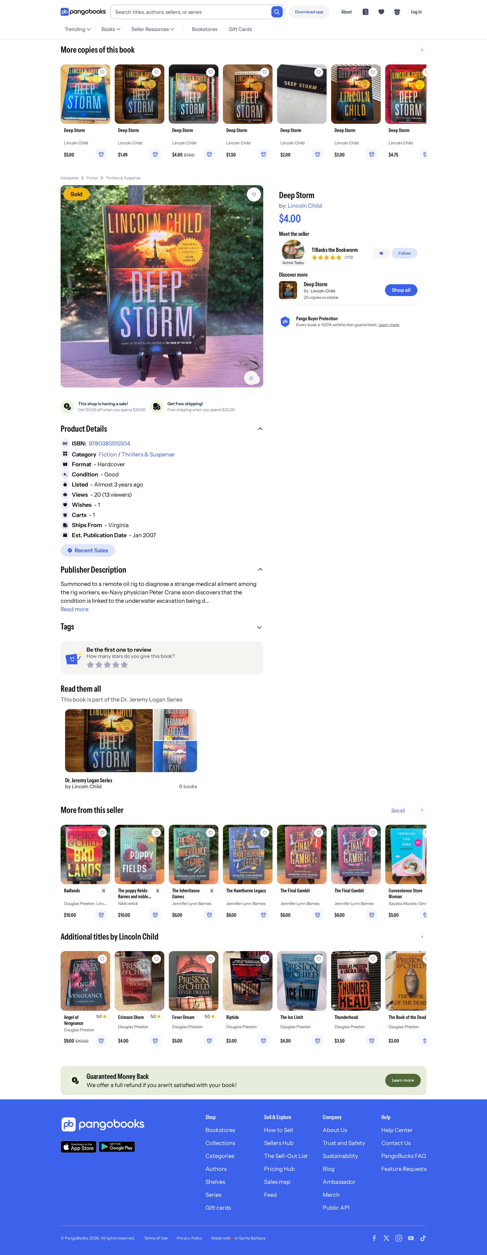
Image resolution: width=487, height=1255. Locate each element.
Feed (270, 1194)
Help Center (397, 1130)
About (346, 12)
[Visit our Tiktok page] (423, 1238)
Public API (336, 1207)
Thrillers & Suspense (123, 178)
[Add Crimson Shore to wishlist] (156, 958)
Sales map (277, 1181)
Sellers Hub (278, 1143)
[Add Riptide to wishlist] (264, 958)
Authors (216, 1169)
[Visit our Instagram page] (398, 1238)
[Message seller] (381, 253)
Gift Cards (240, 29)
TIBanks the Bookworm (335, 249)
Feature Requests (403, 1169)
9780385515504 (109, 443)
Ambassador (339, 1181)
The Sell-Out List (286, 1156)
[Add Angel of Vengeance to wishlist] (102, 958)
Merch (331, 1194)
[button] (162, 429)
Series (213, 1194)
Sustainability (340, 1156)
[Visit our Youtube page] (411, 1238)
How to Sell (278, 1130)
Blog (329, 1169)
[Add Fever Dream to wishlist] (210, 958)
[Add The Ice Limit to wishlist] (318, 958)
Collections (220, 1143)
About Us (335, 1130)
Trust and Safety (344, 1143)
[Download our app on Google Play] (117, 1146)
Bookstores (204, 29)
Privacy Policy (189, 1238)
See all (398, 810)
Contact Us (396, 1143)
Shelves (215, 1181)
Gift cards (218, 1207)
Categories (70, 178)
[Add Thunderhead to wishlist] (372, 958)
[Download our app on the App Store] (79, 1147)
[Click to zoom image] (162, 286)
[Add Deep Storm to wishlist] (254, 194)
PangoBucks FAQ (403, 1156)
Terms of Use (156, 1238)
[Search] (277, 11)
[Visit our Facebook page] (374, 1238)
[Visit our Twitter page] (386, 1238)
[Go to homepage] (83, 12)
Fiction (92, 178)
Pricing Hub (279, 1169)
